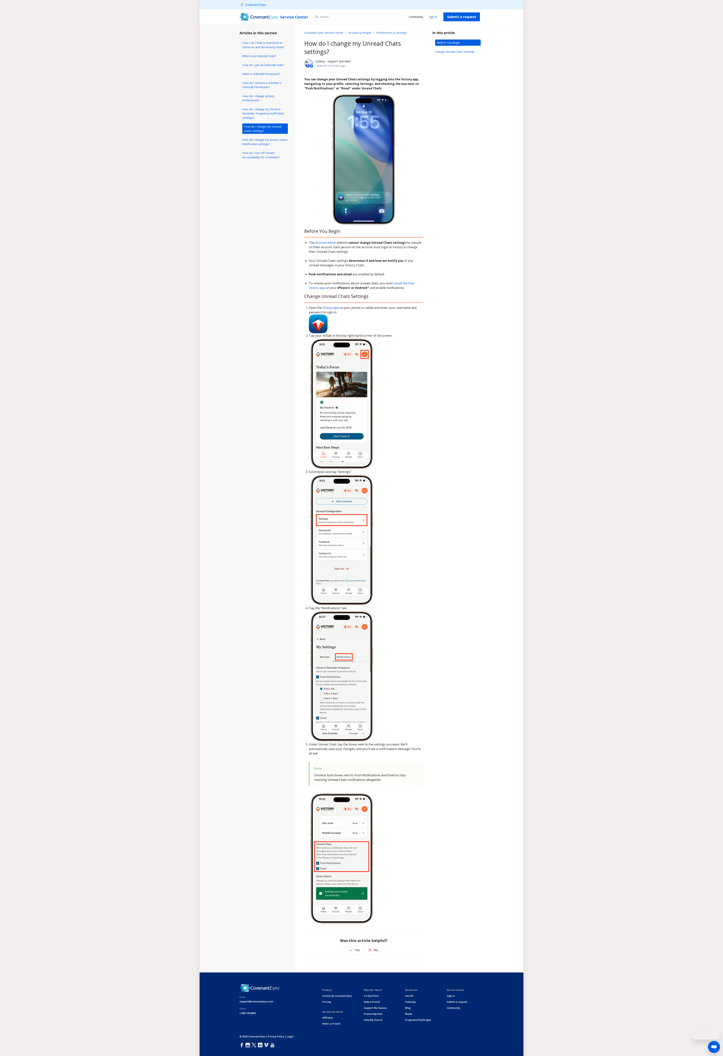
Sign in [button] (433, 17)
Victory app (331, 308)
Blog (407, 1008)
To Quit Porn (371, 995)
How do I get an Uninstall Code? (263, 65)
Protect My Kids (373, 1014)
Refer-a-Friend (331, 1023)
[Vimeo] (267, 1045)
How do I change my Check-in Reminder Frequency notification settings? (263, 113)
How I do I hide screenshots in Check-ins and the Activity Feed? (263, 45)
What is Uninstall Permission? (261, 74)
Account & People (359, 32)
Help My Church (373, 1020)
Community (416, 17)
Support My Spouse (375, 1008)
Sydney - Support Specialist (333, 61)
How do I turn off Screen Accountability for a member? (261, 155)
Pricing (326, 1001)
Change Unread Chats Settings (455, 51)
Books (408, 1014)
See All (409, 995)
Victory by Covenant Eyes (337, 995)
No (375, 950)
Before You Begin (448, 42)
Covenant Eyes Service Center (323, 32)
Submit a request (461, 16)
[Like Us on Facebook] (242, 1045)
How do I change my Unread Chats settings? (262, 129)
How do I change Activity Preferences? (258, 98)
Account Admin (325, 243)
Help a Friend (372, 1001)
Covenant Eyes (255, 5)
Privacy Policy (276, 1036)
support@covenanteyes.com (256, 1001)
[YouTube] (273, 1045)
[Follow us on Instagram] (249, 1045)
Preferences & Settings (391, 32)
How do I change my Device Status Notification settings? (265, 142)
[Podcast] (277, 1045)
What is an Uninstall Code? (259, 56)
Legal (290, 1036)
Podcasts (410, 1001)
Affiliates (327, 1017)
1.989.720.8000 (247, 1013)
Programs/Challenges (418, 1020)
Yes (357, 950)
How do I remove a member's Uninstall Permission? (261, 85)
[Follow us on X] (255, 1045)
